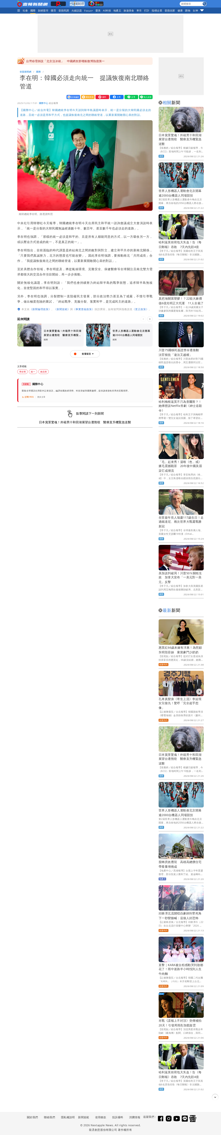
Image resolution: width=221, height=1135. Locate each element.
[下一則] (150, 319)
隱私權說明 (67, 1117)
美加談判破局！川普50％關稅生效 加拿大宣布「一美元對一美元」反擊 (180, 577)
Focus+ (88, 10)
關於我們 (32, 1117)
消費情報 (134, 1117)
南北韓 (43, 371)
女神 (195, 10)
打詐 (146, 10)
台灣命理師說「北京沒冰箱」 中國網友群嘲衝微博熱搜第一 (65, 61)
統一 (33, 371)
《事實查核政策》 (84, 309)
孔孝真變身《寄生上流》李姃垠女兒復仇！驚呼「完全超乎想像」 (180, 703)
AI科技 (107, 10)
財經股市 (43, 10)
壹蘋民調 (63, 10)
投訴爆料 (117, 1117)
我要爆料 (101, 97)
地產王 (117, 10)
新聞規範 (83, 1117)
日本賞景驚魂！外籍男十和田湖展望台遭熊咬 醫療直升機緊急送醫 (180, 139)
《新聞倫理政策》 (40, 309)
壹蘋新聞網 (25, 71)
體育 (53, 10)
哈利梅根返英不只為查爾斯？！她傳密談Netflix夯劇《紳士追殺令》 (180, 406)
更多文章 (41, 397)
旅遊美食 (129, 10)
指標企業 (157, 10)
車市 (139, 10)
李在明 (22, 371)
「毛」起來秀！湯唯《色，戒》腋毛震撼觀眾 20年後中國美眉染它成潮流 (180, 466)
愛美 (98, 10)
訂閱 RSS (29, 397)
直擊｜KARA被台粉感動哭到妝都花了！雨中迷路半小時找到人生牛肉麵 (181, 969)
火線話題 (76, 10)
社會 (25, 10)
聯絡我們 (49, 1117)
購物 (187, 10)
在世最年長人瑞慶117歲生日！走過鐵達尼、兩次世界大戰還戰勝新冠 (181, 521)
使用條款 (100, 1117)
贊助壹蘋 (87, 97)
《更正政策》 (140, 309)
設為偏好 (72, 97)
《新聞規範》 (62, 309)
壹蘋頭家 (170, 10)
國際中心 (43, 103)
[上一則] (143, 319)
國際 (33, 10)
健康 (180, 10)
